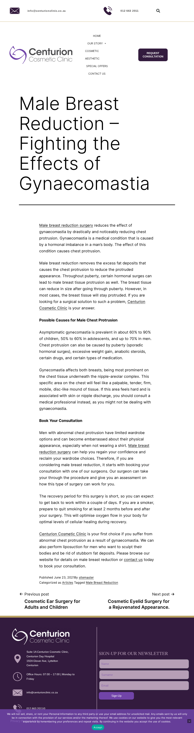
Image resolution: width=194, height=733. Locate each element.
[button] (158, 11)
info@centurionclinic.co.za (46, 10)
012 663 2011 (129, 10)
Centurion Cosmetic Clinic (62, 534)
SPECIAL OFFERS (97, 66)
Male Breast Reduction (102, 582)
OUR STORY (95, 43)
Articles (67, 582)
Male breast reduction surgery (66, 225)
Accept (98, 727)
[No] (189, 721)
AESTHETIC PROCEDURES (94, 59)
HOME (97, 35)
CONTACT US (97, 73)
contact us (133, 559)
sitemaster (86, 577)
